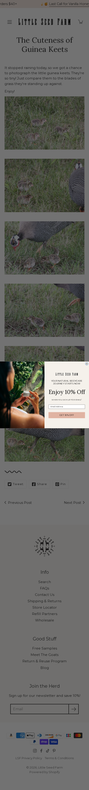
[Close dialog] (86, 363)
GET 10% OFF (67, 415)
